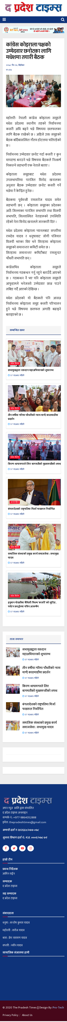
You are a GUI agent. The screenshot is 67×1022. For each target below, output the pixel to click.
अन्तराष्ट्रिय (15, 502)
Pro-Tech (58, 1007)
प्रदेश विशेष (15, 363)
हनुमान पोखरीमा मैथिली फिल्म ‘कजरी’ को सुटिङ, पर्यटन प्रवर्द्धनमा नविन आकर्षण (32, 604)
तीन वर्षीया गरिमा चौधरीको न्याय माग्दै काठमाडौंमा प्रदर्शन (33, 417)
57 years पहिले (17, 375)
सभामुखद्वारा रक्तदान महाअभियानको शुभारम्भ (30, 370)
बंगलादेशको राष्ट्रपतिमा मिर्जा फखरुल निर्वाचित (31, 509)
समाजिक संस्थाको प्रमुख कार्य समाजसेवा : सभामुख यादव (33, 555)
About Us (27, 1015)
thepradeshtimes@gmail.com (27, 822)
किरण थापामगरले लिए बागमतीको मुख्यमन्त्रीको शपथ (34, 464)
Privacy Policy (10, 1015)
